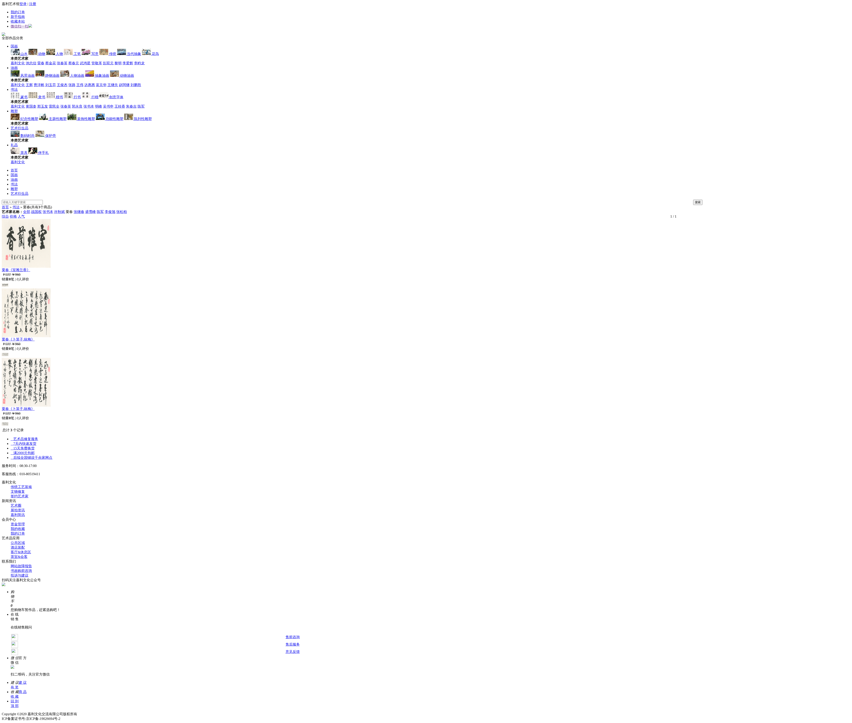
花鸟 (155, 54)
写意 (95, 54)
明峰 (98, 106)
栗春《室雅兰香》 (16, 270)
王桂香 (119, 106)
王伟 (79, 85)
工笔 (77, 54)
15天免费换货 (23, 448)
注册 (32, 4)
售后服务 (293, 644)
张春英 (62, 63)
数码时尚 (27, 136)
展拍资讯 (18, 510)
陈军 (141, 106)
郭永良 (77, 106)
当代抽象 (133, 54)
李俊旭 (110, 212)
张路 (71, 85)
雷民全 (54, 106)
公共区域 (18, 543)
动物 (41, 54)
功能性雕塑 (114, 119)
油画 (14, 68)
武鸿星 (85, 63)
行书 (77, 97)
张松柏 (121, 212)
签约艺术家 (19, 496)
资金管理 (18, 524)
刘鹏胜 (135, 85)
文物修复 (18, 491)
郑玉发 (42, 106)
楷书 (59, 97)
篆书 (24, 97)
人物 (59, 54)
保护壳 (50, 136)
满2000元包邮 (23, 453)
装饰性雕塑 (85, 119)
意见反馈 (293, 652)
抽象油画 (101, 75)
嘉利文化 (18, 63)
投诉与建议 (19, 575)
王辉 (29, 85)
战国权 (36, 212)
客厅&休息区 (21, 552)
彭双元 (108, 63)
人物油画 (76, 75)
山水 (24, 54)
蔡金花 (50, 63)
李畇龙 (139, 63)
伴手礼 (43, 153)
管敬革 (96, 63)
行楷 (95, 97)
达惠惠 (89, 85)
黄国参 (31, 106)
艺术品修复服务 (24, 439)
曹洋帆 (39, 85)
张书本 (88, 106)
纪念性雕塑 (29, 119)
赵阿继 (124, 85)
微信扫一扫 (19, 26)
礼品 (14, 145)
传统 (112, 54)
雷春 (40, 63)
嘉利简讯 (18, 515)
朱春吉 (131, 106)
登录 (23, 4)
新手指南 (18, 17)
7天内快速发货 (23, 443)
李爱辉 (127, 63)
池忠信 (31, 63)
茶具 (24, 153)
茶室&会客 (19, 557)
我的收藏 (18, 529)
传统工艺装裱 (21, 487)
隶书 (41, 97)
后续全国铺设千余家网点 (31, 457)
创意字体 (115, 97)
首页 (14, 170)
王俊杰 (62, 85)
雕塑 (14, 111)
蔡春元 (73, 63)
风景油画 (27, 75)
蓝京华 (101, 85)
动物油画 (126, 75)
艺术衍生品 (19, 128)
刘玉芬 (50, 85)
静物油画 (51, 75)
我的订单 (18, 12)
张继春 (79, 212)
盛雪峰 (90, 212)
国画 (14, 46)
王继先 (112, 85)
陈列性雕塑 (142, 119)
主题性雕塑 (57, 119)
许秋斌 (59, 212)
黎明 (118, 63)
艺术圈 (16, 505)
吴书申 (108, 106)
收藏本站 (18, 21)
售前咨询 (293, 637)
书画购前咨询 (21, 571)
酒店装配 (18, 547)
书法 (14, 89)
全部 (26, 212)
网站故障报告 (21, 566)
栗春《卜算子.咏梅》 (18, 339)
